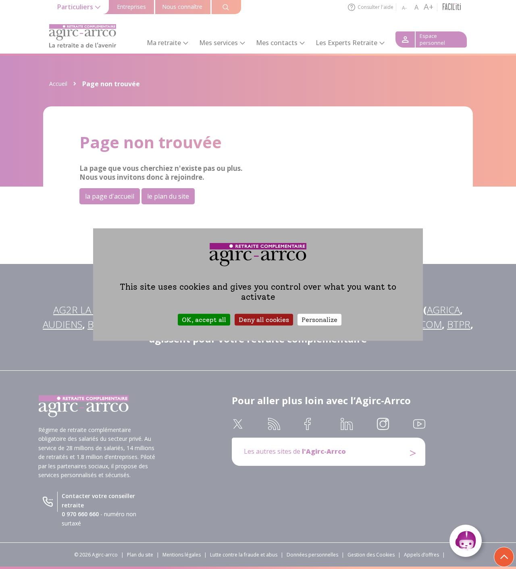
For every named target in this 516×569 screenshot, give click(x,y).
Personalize (319, 319)
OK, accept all (204, 319)
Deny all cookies (264, 319)
